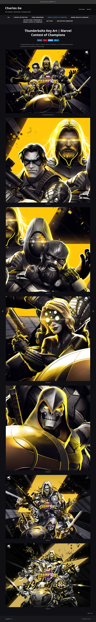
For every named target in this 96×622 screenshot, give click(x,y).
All (9, 17)
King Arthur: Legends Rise (65, 21)
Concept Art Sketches (21, 17)
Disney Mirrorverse (38, 17)
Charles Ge (13, 8)
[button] (90, 613)
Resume (89, 9)
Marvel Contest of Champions (57, 17)
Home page (82, 9)
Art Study (50, 21)
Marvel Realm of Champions (79, 17)
